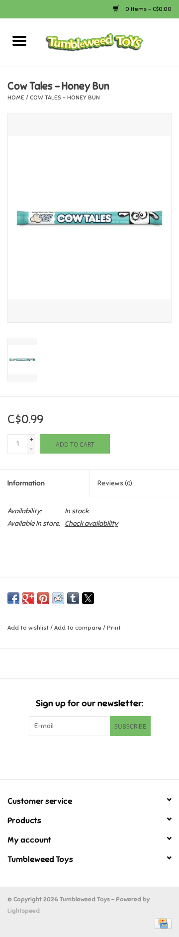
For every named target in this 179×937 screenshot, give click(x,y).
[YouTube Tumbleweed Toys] (89, 756)
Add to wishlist (28, 627)
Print (114, 627)
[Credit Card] (161, 923)
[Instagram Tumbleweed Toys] (107, 756)
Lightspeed (23, 910)
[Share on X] (88, 598)
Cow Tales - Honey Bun (65, 97)
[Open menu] (19, 40)
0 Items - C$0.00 (148, 8)
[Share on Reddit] (58, 598)
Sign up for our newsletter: (89, 703)
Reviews (114, 483)
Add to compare (78, 627)
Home (15, 97)
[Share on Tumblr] (73, 598)
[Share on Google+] (28, 598)
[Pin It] (43, 598)
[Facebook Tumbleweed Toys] (72, 756)
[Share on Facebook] (13, 598)
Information (26, 483)
